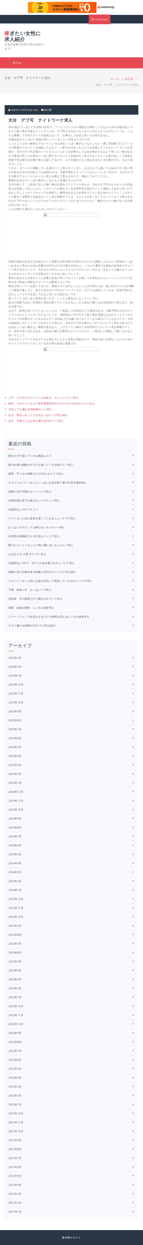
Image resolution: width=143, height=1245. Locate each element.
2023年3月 (15, 979)
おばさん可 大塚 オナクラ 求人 (27, 554)
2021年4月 (15, 1185)
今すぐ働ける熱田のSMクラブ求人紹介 (32, 625)
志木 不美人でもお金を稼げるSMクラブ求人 (36, 421)
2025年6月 (15, 738)
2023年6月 (15, 952)
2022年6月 (15, 1059)
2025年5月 (15, 747)
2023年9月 (15, 925)
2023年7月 (15, 943)
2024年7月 (15, 836)
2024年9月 (15, 818)
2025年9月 (15, 711)
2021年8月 (15, 1149)
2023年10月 (15, 917)
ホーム (17, 62)
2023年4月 (15, 970)
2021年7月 (15, 1158)
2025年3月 (15, 765)
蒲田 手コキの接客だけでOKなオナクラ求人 (36, 473)
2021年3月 (15, 1193)
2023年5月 (15, 961)
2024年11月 (15, 800)
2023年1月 (15, 997)
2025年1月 (15, 783)
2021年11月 (15, 1122)
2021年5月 (15, 1176)
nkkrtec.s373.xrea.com (24, 109)
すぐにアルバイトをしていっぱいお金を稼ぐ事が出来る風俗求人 (47, 482)
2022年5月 (15, 1068)
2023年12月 (15, 899)
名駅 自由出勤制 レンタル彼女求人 (31, 607)
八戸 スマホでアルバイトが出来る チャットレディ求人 (43, 397)
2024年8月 (15, 827)
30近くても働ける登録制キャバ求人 (30, 409)
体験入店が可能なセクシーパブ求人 (30, 491)
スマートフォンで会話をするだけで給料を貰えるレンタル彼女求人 (48, 616)
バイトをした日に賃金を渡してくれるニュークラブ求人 (42, 518)
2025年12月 (15, 684)
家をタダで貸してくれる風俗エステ (30, 455)
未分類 (129, 79)
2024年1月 (15, 890)
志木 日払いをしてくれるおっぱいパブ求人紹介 (38, 415)
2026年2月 (15, 666)
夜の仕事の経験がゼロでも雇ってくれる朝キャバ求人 (40, 464)
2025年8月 (15, 720)
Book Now (101, 19)
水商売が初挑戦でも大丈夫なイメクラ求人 (34, 536)
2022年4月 (15, 1077)
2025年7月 (15, 729)
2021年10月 (15, 1131)
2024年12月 (15, 791)
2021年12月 (15, 1113)
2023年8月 (15, 934)
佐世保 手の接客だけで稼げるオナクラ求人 (35, 598)
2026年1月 (15, 675)
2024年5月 (15, 854)
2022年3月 (15, 1086)
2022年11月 (15, 1015)
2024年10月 (15, 809)
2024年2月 (15, 881)
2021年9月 (15, 1140)
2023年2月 (15, 988)
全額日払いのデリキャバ (23, 509)
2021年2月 (15, 1202)
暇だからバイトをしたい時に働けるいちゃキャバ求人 (40, 545)
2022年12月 (15, 1006)
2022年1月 (15, 1104)
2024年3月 (15, 872)
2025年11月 (15, 693)
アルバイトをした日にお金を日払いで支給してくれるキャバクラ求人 (50, 581)
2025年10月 (15, 702)
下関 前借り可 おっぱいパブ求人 (30, 590)
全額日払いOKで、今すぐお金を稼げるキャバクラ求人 (41, 563)
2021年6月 (15, 1167)
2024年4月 (15, 863)
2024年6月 (15, 845)
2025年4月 (15, 756)
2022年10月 (15, 1024)
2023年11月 (15, 908)
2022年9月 (15, 1033)
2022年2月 (15, 1095)
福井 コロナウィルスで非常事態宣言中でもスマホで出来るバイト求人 (51, 403)
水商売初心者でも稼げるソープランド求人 (34, 500)
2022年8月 (15, 1042)
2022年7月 (15, 1051)
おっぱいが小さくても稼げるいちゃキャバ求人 (36, 527)
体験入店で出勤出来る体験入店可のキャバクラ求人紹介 (42, 572)
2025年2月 (15, 774)
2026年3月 (15, 657)
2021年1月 (15, 1211)
